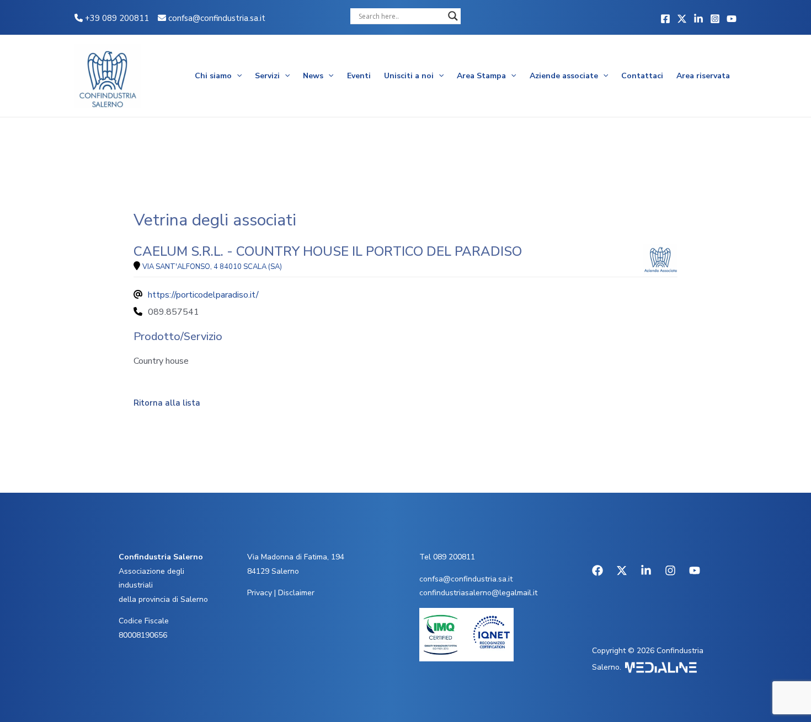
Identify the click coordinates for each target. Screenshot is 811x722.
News (313, 76)
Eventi (359, 76)
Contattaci (642, 76)
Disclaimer (296, 593)
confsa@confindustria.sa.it (216, 18)
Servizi (267, 76)
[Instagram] (715, 19)
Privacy (259, 593)
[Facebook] (665, 19)
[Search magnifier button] (453, 16)
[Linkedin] (698, 19)
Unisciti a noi (409, 76)
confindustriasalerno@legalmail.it (478, 593)
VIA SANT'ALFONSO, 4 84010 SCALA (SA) (212, 267)
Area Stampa (481, 76)
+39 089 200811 (116, 18)
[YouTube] (732, 19)
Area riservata (703, 76)
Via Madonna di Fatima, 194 (295, 557)
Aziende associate (564, 76)
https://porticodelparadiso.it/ (203, 295)
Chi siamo (213, 76)
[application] (237, 76)
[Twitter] (682, 19)
